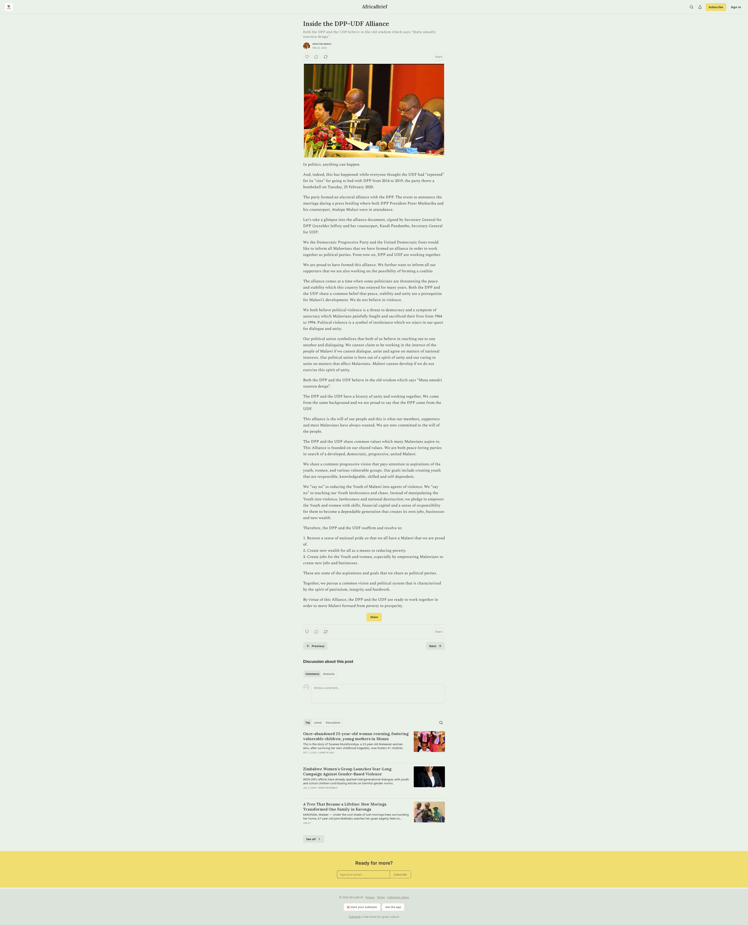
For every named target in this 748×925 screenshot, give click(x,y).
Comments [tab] (312, 674)
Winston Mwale (322, 44)
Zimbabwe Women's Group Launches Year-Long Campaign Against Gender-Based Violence (347, 771)
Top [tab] (307, 722)
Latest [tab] (318, 722)
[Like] (307, 57)
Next (432, 646)
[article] (374, 746)
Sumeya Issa (326, 752)
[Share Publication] (700, 7)
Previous (318, 646)
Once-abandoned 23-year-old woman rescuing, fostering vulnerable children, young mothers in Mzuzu (355, 736)
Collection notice (398, 897)
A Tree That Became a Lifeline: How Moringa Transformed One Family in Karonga (344, 807)
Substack (355, 917)
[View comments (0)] (316, 57)
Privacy (370, 897)
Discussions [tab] (333, 722)
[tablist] (320, 674)
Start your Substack (363, 907)
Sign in (736, 7)
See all (311, 839)
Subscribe (716, 7)
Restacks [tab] (328, 674)
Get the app (393, 907)
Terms (381, 897)
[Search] (691, 7)
